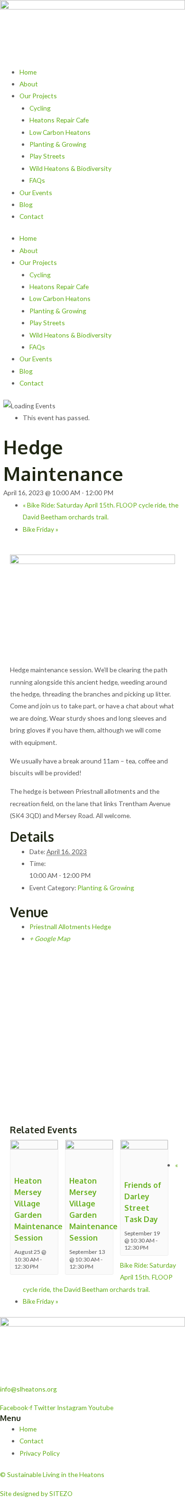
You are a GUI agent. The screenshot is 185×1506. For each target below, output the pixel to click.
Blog (26, 204)
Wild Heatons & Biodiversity (70, 168)
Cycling (40, 108)
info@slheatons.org (28, 1389)
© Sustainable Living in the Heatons (52, 1474)
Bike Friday (40, 529)
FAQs (37, 180)
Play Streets (47, 156)
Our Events (35, 192)
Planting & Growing (57, 144)
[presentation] (34, 1154)
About (28, 84)
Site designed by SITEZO (36, 1493)
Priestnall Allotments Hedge (70, 926)
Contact (31, 216)
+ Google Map (49, 938)
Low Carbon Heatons (60, 132)
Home (28, 72)
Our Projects (38, 96)
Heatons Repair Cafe (59, 120)
